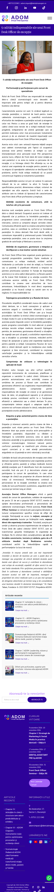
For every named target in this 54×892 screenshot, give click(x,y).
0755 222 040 (37, 817)
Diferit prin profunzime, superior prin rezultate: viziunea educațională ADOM (31, 668)
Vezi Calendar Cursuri (36, 783)
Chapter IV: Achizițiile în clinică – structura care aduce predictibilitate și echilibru (31, 604)
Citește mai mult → (22, 610)
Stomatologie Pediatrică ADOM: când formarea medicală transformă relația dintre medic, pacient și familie (31, 636)
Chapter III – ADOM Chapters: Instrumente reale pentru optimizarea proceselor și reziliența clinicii (31, 620)
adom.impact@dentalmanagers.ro (33, 3)
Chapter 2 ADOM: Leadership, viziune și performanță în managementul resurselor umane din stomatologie (31, 653)
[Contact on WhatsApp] (49, 878)
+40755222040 (13, 3)
